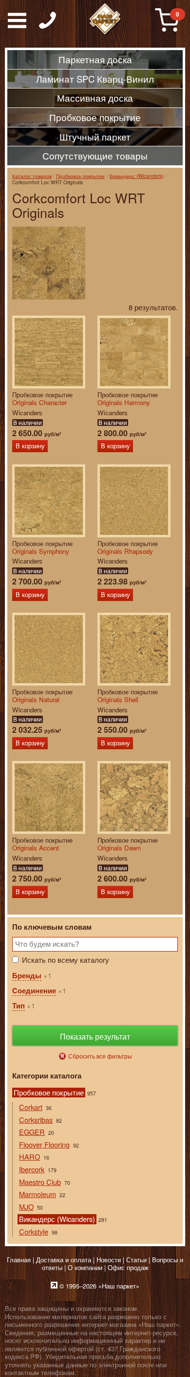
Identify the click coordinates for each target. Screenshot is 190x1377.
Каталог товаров (32, 175)
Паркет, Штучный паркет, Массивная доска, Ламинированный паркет (105, 19)
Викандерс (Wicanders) (136, 175)
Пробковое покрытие (80, 175)
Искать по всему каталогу (65, 959)
